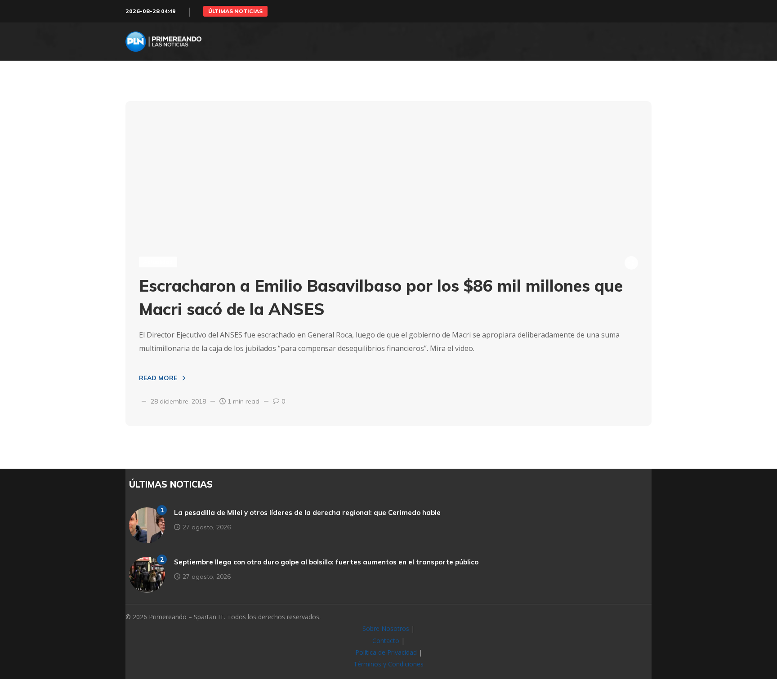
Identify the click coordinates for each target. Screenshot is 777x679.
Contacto (385, 640)
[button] (235, 11)
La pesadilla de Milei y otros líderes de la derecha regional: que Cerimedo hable (307, 512)
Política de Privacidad (386, 652)
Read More (158, 378)
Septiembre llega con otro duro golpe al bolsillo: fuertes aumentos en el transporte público (326, 562)
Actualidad (158, 261)
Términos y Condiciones (388, 664)
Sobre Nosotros (385, 628)
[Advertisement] (388, 168)
